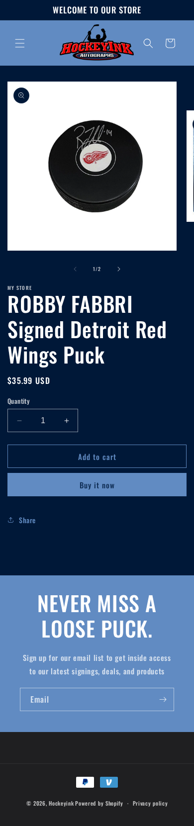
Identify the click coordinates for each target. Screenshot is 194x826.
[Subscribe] (163, 699)
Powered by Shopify (99, 803)
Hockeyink (61, 803)
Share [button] (27, 520)
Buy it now (97, 484)
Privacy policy (150, 803)
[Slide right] (119, 269)
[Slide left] (75, 269)
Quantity (18, 401)
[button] (20, 43)
